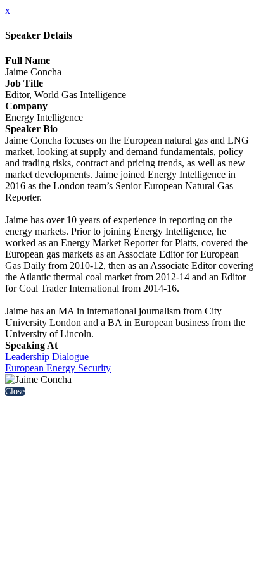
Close (15, 391)
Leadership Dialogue (47, 356)
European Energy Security (58, 368)
